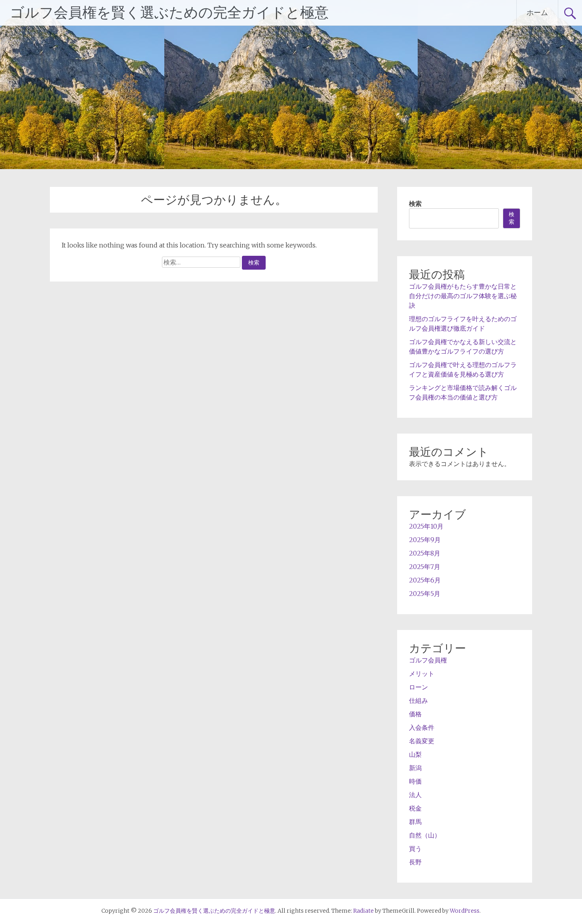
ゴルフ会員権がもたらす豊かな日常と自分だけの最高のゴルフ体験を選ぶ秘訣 (463, 295)
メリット (421, 674)
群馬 (415, 822)
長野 (415, 862)
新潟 (415, 768)
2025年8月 (424, 553)
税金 (415, 808)
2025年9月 (425, 540)
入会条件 (421, 727)
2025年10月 (426, 526)
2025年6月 (425, 580)
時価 (415, 781)
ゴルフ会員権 (428, 660)
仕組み (418, 700)
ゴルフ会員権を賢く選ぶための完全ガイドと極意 (169, 12)
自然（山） (425, 835)
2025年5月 (424, 594)
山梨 (415, 754)
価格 (415, 714)
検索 (415, 203)
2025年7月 (424, 567)
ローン (418, 687)
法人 (415, 795)
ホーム (537, 12)
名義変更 (421, 741)
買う (415, 849)
